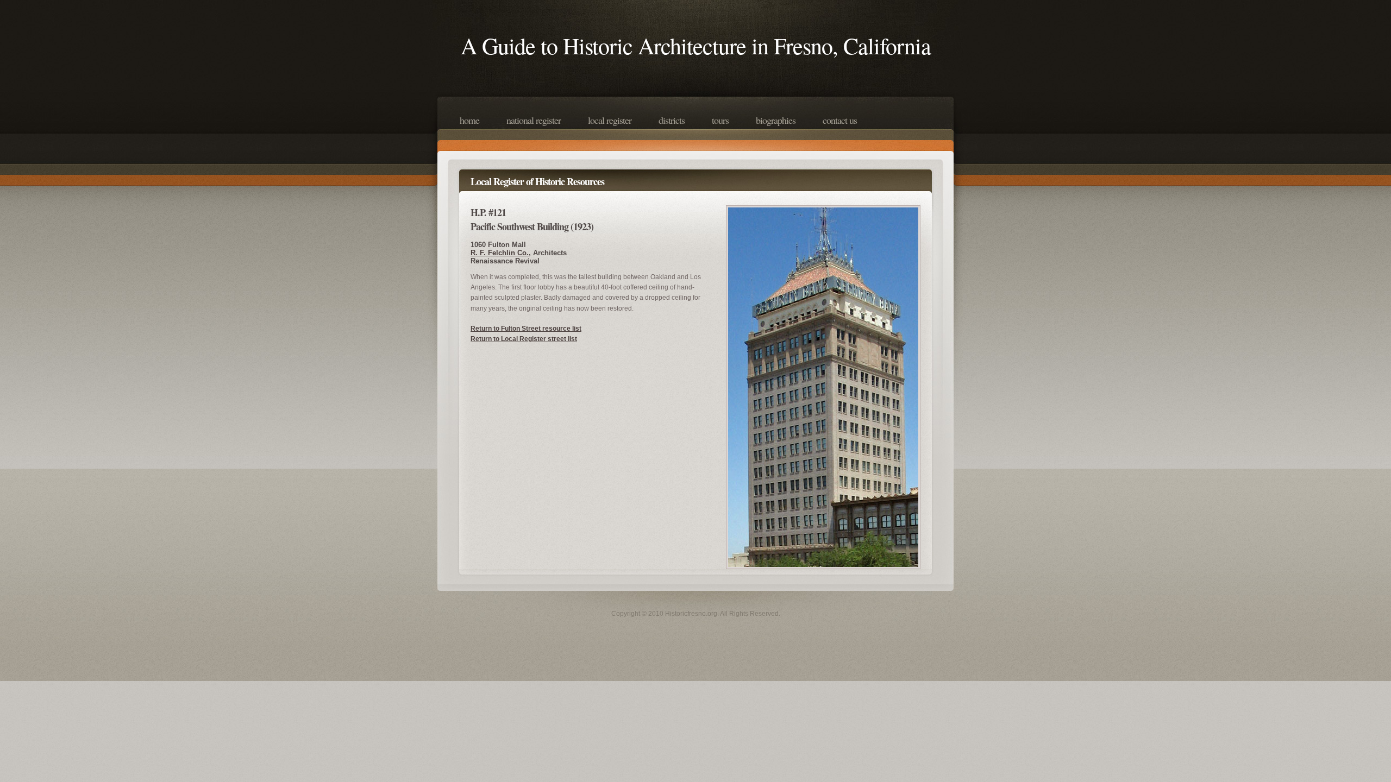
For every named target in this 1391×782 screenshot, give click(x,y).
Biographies (775, 120)
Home (469, 120)
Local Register (609, 120)
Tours (720, 120)
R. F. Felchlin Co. (500, 253)
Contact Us (840, 120)
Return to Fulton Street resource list (526, 328)
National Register (533, 120)
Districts (672, 120)
